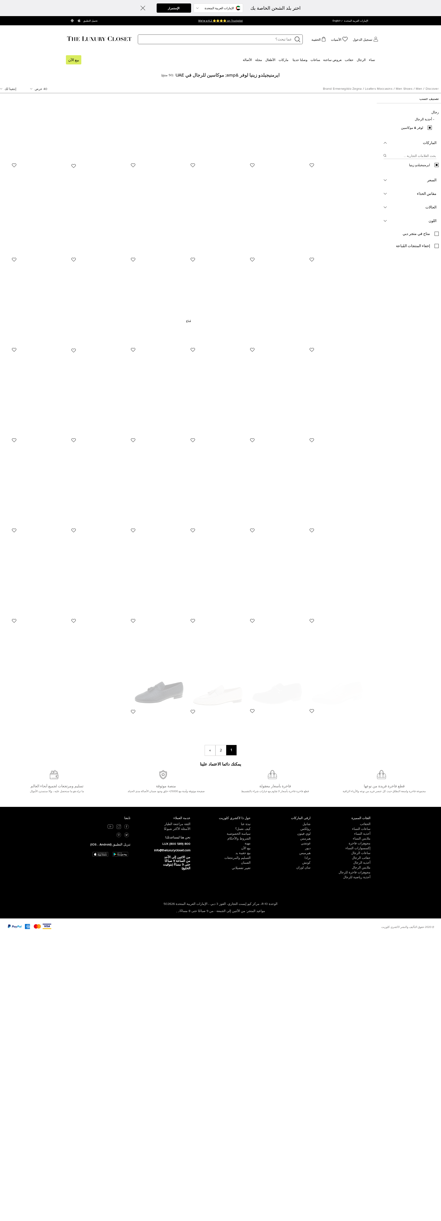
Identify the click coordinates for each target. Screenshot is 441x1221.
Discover (432, 88)
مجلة (258, 60)
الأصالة (247, 60)
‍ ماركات (284, 60)
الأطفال (270, 60)
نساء (372, 60)
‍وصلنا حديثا (300, 60)
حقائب (349, 60)
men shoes (404, 88)
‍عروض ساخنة (332, 60)
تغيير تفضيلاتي (241, 868)
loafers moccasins (379, 88)
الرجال (361, 60)
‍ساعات (315, 60)
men (419, 88)
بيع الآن (73, 60)
